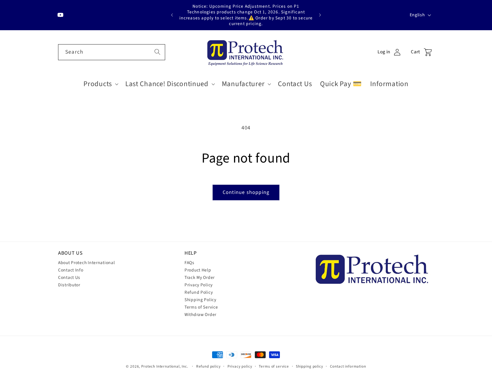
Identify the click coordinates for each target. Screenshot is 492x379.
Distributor (69, 285)
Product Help (197, 270)
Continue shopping (246, 192)
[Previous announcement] (172, 15)
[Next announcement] (320, 15)
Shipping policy (309, 366)
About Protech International (86, 263)
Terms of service (274, 366)
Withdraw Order (200, 314)
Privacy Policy (198, 285)
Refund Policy (198, 292)
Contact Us (69, 277)
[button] (100, 83)
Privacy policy (239, 366)
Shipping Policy (200, 300)
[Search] (157, 52)
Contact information (348, 366)
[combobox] (111, 52)
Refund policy (208, 366)
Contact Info (70, 270)
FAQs (189, 263)
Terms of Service (201, 307)
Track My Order (199, 277)
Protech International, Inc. (164, 366)
